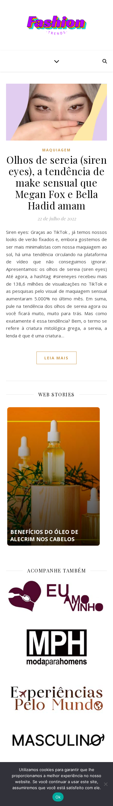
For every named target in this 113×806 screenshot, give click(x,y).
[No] (105, 784)
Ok (58, 797)
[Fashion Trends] (57, 25)
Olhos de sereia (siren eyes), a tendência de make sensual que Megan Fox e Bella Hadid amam (56, 182)
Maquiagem (56, 150)
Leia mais (56, 358)
